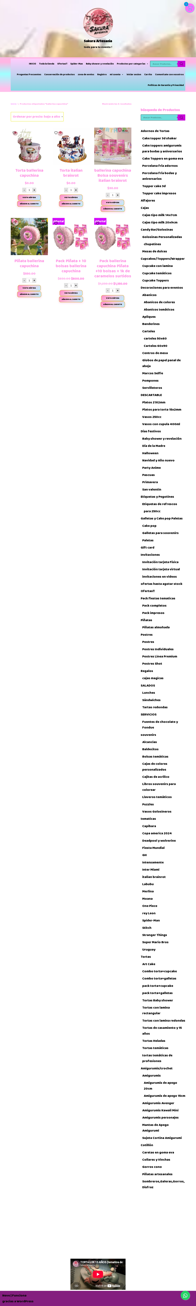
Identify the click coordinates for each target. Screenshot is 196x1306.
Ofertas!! (62, 64)
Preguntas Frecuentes (29, 74)
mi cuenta (115, 74)
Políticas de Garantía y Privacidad (166, 85)
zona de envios (86, 74)
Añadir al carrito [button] (29, 203)
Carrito (148, 74)
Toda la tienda (46, 64)
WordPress (25, 1301)
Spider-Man (76, 64)
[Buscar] (181, 64)
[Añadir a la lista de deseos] (14, 132)
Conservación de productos (59, 74)
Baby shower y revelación (100, 64)
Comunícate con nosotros (169, 74)
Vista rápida (29, 197)
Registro (102, 74)
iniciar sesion (134, 74)
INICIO (32, 64)
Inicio (14, 104)
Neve (6, 1295)
